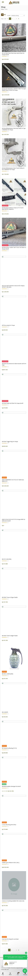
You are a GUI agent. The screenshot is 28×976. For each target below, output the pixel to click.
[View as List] (5, 14)
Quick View (14, 53)
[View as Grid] (2, 14)
